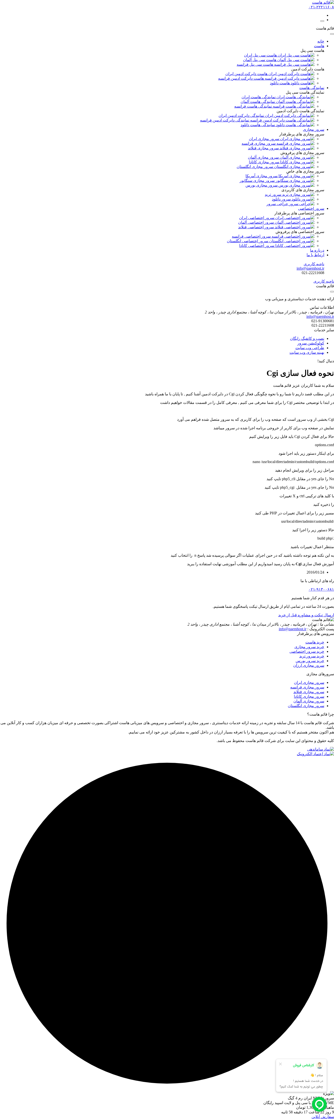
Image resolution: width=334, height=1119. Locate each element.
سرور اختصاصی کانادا (257, 246)
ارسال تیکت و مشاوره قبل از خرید (306, 615)
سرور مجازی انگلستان (306, 706)
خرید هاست (314, 642)
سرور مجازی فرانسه (307, 687)
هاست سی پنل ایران (261, 55)
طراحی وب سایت (309, 348)
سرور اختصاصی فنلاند (256, 227)
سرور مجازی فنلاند (308, 692)
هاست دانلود (280, 83)
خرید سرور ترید (311, 656)
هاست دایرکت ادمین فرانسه (241, 78)
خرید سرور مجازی (309, 647)
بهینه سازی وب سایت (306, 352)
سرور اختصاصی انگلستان (248, 241)
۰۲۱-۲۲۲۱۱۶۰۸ (321, 7)
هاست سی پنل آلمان (260, 60)
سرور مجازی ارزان (308, 665)
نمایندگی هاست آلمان (258, 102)
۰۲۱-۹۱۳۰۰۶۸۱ (321, 589)
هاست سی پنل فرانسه (255, 64)
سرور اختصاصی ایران (257, 218)
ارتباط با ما (315, 255)
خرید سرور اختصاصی (306, 651)
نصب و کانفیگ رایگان (307, 338)
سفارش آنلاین (323, 1117)
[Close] (332, 34)
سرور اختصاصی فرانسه (252, 236)
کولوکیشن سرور (310, 343)
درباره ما (317, 250)
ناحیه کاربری (314, 264)
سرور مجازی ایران (309, 682)
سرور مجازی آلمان (308, 701)
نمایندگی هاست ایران (259, 97)
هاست (319, 46)
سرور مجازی (313, 129)
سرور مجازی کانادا (309, 696)
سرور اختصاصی (311, 208)
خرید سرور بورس (310, 661)
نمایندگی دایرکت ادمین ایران (242, 115)
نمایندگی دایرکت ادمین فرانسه (225, 120)
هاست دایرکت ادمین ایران (246, 74)
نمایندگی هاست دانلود (258, 125)
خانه (320, 41)
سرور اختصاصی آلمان (256, 222)
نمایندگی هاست (311, 88)
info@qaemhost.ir (292, 629)
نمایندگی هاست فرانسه (253, 106)
